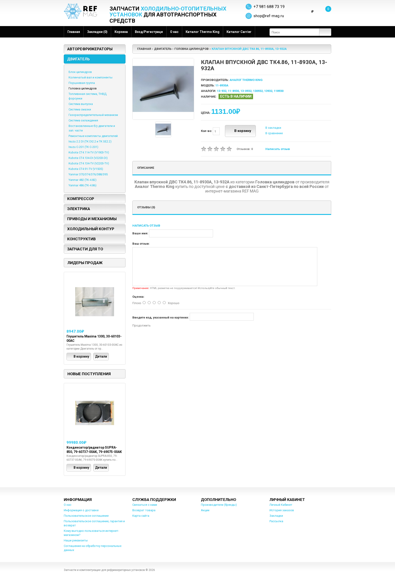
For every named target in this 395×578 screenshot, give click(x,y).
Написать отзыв (277, 149)
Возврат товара (143, 510)
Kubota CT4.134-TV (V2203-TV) (89, 163)
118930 (278, 91)
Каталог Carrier (239, 32)
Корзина (121, 32)
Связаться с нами (144, 504)
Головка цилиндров (83, 88)
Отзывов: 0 (245, 149)
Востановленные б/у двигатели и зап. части (92, 128)
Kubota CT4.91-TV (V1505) (86, 169)
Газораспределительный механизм (93, 115)
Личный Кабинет (281, 504)
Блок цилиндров (80, 72)
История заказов (282, 510)
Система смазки (80, 109)
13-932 (221, 91)
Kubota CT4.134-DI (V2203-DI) (88, 158)
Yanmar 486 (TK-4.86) (82, 185)
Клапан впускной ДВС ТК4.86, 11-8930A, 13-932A (249, 49)
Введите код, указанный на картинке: (160, 317)
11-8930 (233, 91)
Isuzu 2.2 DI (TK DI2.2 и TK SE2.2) (90, 141)
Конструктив (81, 239)
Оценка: (138, 296)
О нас (174, 32)
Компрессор (80, 198)
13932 (268, 91)
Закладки (276, 515)
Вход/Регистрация (149, 32)
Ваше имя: (140, 233)
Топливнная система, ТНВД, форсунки (88, 96)
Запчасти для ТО (85, 249)
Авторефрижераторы (89, 49)
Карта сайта (140, 515)
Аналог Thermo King (246, 80)
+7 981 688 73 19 (269, 6)
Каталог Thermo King (202, 32)
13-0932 (245, 91)
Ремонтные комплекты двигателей (93, 136)
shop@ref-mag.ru (269, 15)
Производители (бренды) (219, 504)
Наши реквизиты (76, 540)
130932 (258, 91)
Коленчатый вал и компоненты (90, 77)
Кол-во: (207, 131)
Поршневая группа (82, 83)
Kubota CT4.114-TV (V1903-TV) (89, 152)
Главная (73, 32)
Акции (205, 510)
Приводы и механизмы (92, 219)
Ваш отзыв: (141, 243)
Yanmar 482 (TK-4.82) (82, 180)
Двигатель (78, 59)
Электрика (78, 208)
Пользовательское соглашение (86, 515)
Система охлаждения (83, 120)
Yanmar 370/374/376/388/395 (88, 174)
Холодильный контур (90, 229)
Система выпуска (81, 104)
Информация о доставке (81, 510)
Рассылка (276, 521)
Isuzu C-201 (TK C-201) (83, 147)
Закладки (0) (97, 32)
